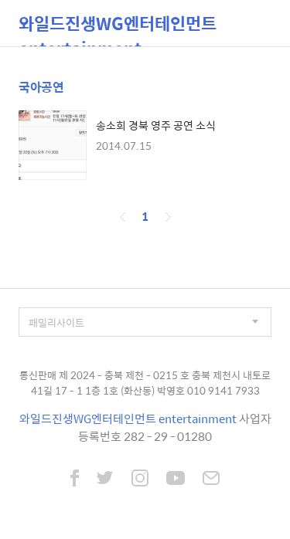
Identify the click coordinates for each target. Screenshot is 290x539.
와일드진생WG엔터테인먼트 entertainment (118, 28)
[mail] (211, 480)
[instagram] (139, 480)
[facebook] (74, 480)
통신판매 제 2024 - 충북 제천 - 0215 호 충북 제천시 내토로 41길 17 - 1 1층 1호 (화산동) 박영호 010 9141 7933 (145, 382)
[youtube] (175, 480)
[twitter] (105, 480)
